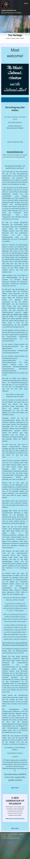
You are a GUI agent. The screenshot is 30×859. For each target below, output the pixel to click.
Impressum (21, 834)
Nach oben (15, 788)
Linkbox (9, 836)
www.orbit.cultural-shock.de (15, 819)
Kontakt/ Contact (12, 834)
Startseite (4, 834)
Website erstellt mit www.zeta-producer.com (15, 839)
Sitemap (3, 836)
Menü (26, 3)
